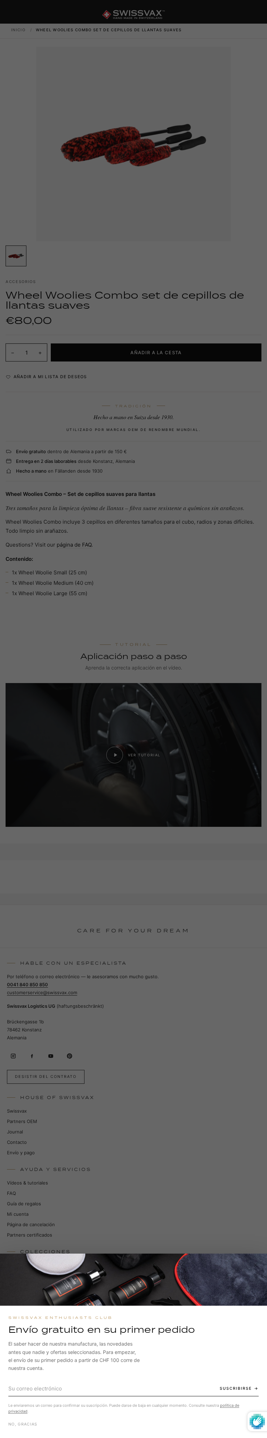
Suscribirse (236, 1388)
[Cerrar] (255, 1265)
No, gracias (23, 1424)
